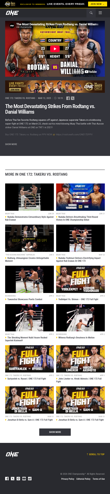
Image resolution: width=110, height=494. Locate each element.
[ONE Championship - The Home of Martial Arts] (12, 12)
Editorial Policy (83, 479)
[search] (91, 12)
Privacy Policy (67, 479)
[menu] (100, 13)
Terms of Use (99, 479)
